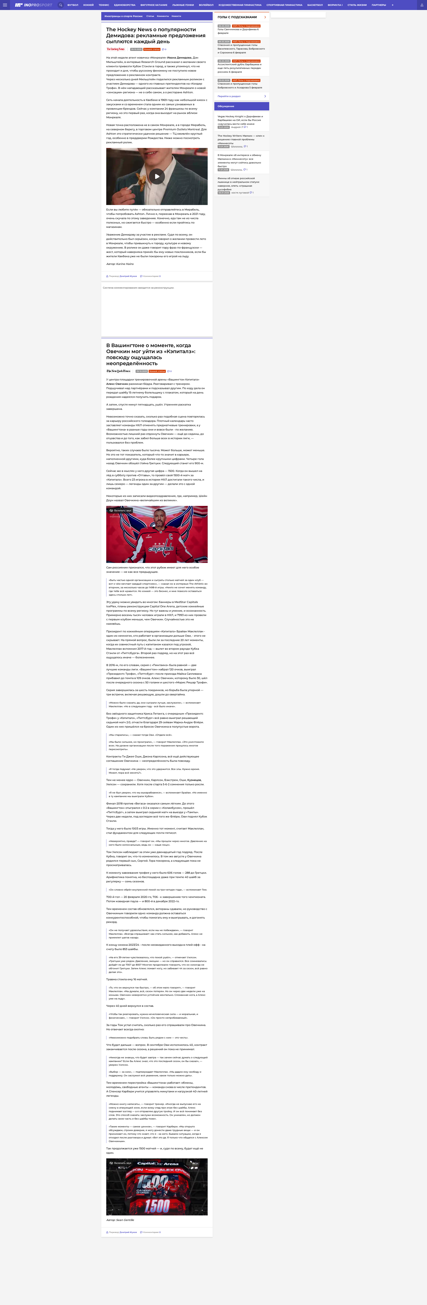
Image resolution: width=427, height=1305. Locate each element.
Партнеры (379, 5)
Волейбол (206, 5)
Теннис (104, 5)
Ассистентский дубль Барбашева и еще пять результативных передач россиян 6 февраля (240, 68)
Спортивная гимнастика (284, 5)
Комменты (163, 16)
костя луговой (241, 192)
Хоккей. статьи (152, 49)
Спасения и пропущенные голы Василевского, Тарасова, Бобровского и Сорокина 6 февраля (241, 49)
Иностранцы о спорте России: (124, 16)
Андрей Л (237, 127)
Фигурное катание (153, 5)
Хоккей (88, 5)
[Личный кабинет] (422, 5)
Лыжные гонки (183, 5)
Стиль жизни (357, 5)
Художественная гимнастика (240, 5)
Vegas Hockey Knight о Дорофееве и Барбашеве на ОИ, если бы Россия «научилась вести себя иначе (240, 120)
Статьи (150, 16)
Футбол (72, 5)
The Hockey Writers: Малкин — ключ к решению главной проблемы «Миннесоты (241, 139)
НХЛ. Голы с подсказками (246, 26)
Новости (176, 16)
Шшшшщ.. (237, 146)
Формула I (335, 5)
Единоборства (124, 5)
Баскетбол (315, 5)
